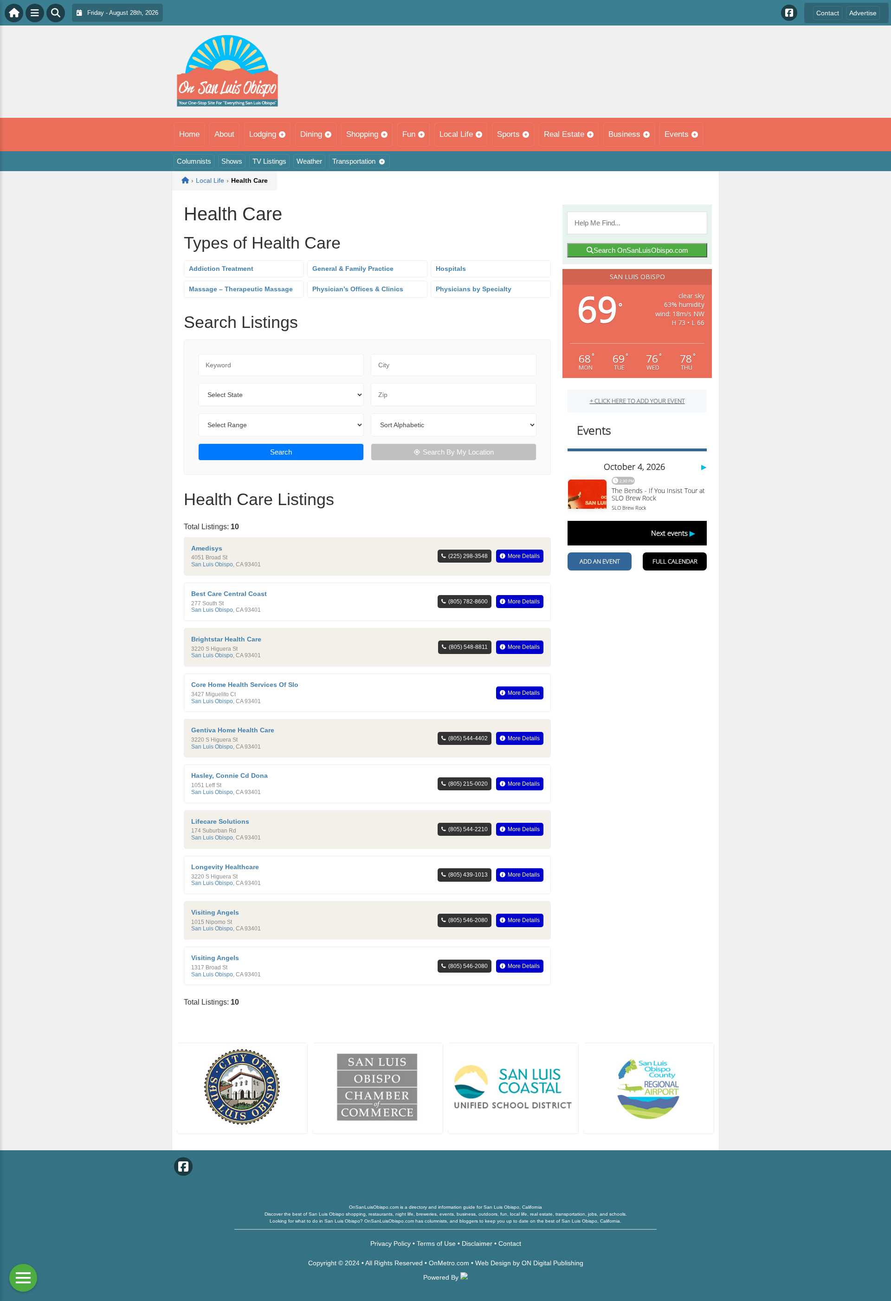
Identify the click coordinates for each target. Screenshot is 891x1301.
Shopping (362, 134)
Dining (311, 134)
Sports (508, 134)
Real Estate (564, 134)
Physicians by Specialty (473, 289)
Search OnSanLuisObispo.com (641, 250)
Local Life (456, 134)
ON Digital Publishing (552, 1263)
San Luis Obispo (212, 564)
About (224, 134)
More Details (524, 556)
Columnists (194, 161)
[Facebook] (789, 13)
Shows (231, 161)
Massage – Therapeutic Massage (241, 289)
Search (281, 452)
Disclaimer (477, 1243)
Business (624, 134)
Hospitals (451, 268)
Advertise (863, 13)
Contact (827, 13)
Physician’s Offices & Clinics (357, 289)
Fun (408, 134)
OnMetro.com (449, 1263)
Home (189, 134)
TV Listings (269, 161)
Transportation (353, 161)
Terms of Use (436, 1243)
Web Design (493, 1263)
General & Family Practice (353, 268)
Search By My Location (458, 452)
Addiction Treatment (221, 268)
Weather (309, 161)
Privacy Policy (390, 1243)
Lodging (262, 134)
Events (677, 134)
